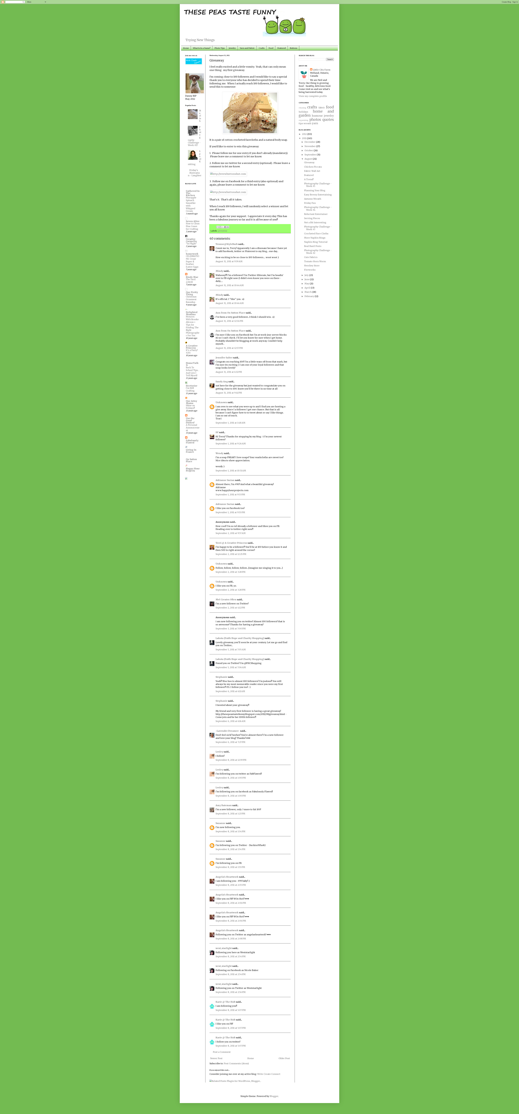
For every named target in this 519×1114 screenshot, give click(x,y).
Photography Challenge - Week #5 (318, 184)
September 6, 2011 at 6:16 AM (230, 721)
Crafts (262, 48)
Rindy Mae (192, 277)
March (308, 292)
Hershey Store (312, 265)
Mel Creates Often (226, 599)
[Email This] (217, 227)
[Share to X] (222, 227)
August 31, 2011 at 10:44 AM (230, 285)
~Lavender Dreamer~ (228, 731)
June (307, 279)
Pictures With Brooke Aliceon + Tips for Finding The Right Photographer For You (192, 326)
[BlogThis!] (220, 227)
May (307, 283)
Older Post (284, 1058)
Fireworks (310, 269)
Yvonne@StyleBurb (227, 244)
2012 (304, 134)
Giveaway (309, 162)
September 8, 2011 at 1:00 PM (231, 777)
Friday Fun (310, 203)
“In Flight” (191, 243)
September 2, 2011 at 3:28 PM (230, 572)
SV (217, 432)
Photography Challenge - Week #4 (318, 208)
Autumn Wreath (312, 198)
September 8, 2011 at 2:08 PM (231, 938)
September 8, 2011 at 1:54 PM (230, 831)
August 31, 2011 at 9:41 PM (229, 392)
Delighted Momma (191, 313)
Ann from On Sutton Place (230, 312)
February (310, 296)
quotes (328, 119)
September (311, 154)
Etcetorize (191, 385)
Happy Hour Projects (193, 469)
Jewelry (232, 48)
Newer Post (216, 1058)
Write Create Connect (268, 1074)
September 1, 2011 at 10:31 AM (231, 470)
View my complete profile (313, 96)
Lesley (219, 751)
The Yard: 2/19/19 (191, 280)
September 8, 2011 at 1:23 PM (230, 813)
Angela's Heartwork (227, 876)
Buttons (293, 48)
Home (186, 48)
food (330, 107)
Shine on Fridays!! (190, 406)
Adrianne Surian (225, 480)
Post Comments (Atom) (236, 1063)
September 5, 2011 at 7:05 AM (231, 649)
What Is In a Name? (201, 48)
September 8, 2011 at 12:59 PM (231, 760)
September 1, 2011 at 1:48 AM (230, 422)
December (310, 142)
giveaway (222, 231)
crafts (312, 107)
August (309, 158)
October (309, 150)
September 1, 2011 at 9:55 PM (230, 512)
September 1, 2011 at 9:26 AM (231, 443)
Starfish (200, 115)
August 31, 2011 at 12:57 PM (229, 348)
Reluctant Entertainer (316, 214)
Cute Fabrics (310, 257)
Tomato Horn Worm (315, 261)
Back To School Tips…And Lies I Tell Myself (192, 371)
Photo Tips (219, 48)
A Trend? (309, 179)
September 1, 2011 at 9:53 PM (230, 494)
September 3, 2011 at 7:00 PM (231, 628)
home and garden (316, 113)
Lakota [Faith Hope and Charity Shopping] (240, 638)
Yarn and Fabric (247, 48)
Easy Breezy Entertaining (318, 194)
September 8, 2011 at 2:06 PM (231, 903)
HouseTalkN (192, 364)
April (308, 287)
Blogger (274, 1096)
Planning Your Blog (314, 190)
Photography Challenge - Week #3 (318, 228)
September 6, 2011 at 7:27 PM (230, 742)
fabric (322, 107)
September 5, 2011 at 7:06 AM (231, 667)
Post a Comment (222, 1052)
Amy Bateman (224, 805)
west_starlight (224, 948)
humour (317, 115)
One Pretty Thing (192, 293)
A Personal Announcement (192, 428)
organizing (303, 120)
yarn (315, 123)
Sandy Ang (222, 381)
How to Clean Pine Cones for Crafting (192, 226)
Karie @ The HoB (225, 1001)
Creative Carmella (191, 240)
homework (192, 253)
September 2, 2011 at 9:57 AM (231, 533)
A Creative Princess (192, 346)
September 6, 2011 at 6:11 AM (230, 691)
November (310, 146)
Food (271, 48)
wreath (307, 123)
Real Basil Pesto (312, 246)
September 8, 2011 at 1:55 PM (230, 867)
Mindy (219, 271)
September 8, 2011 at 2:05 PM (231, 885)
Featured (281, 48)
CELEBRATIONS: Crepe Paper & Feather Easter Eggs (192, 261)
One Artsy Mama (191, 402)
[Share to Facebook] (225, 227)
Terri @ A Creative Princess (231, 543)
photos (315, 119)
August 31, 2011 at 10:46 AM (230, 303)
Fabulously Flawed (192, 441)
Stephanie (221, 677)
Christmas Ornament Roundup (191, 299)
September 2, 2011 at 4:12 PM (230, 607)
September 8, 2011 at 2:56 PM (231, 992)
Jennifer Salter (224, 357)
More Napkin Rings (314, 237)
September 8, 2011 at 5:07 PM (231, 1010)
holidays (303, 111)
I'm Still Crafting (190, 389)
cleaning (302, 108)
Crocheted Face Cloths (316, 233)
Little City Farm (321, 69)
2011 (304, 138)
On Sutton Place (191, 460)
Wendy (219, 453)
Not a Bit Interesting (315, 222)
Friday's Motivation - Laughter (194, 173)
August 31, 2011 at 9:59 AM (229, 261)
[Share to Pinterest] (228, 227)
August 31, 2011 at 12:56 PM (229, 321)
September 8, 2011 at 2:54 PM (231, 956)
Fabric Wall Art (312, 171)
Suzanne (220, 823)
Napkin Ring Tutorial (315, 242)
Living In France (191, 450)
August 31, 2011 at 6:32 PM (229, 372)
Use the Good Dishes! (190, 420)
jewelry (329, 115)
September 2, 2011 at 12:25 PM (231, 554)
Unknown (221, 402)
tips (301, 123)
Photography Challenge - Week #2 (318, 251)
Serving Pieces (312, 218)
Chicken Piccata (313, 166)
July (307, 275)
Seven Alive (192, 221)
